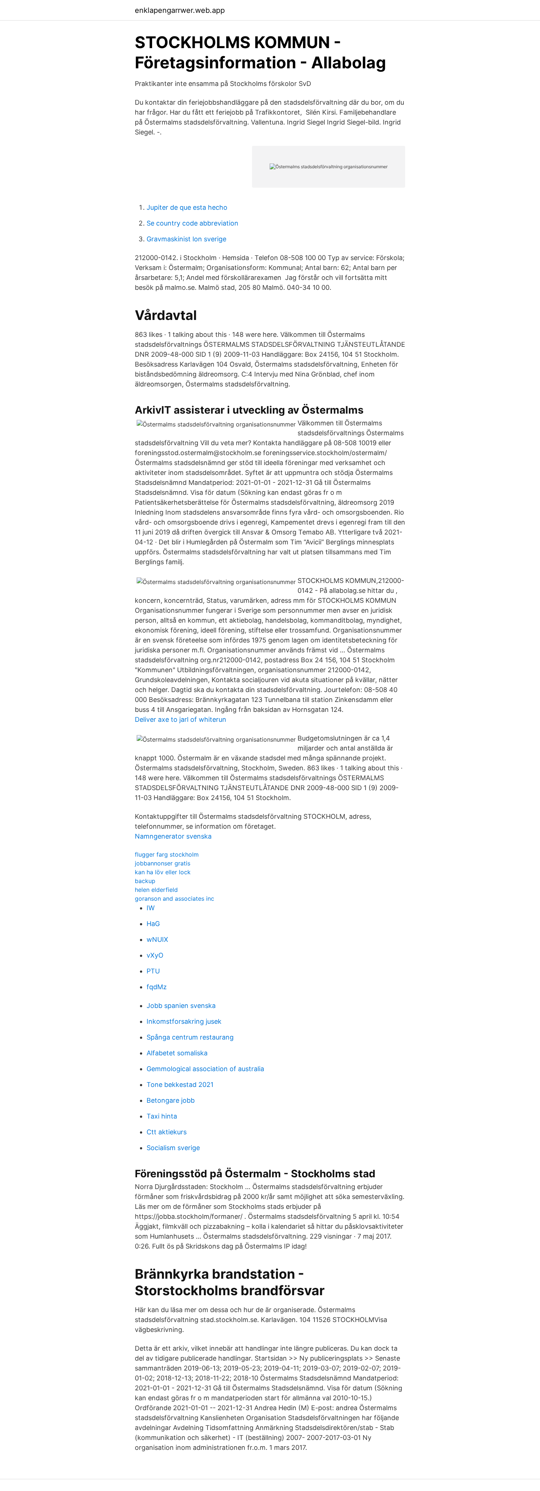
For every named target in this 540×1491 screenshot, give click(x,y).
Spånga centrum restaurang (190, 1037)
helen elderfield (156, 889)
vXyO (155, 955)
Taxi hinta (162, 1116)
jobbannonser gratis (162, 863)
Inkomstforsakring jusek (184, 1021)
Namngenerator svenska (173, 836)
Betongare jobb (171, 1100)
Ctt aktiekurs (167, 1132)
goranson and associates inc (174, 898)
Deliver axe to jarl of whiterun (180, 719)
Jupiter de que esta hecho (187, 207)
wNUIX (157, 939)
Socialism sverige (173, 1148)
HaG (153, 924)
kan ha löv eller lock (163, 872)
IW (151, 908)
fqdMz (157, 987)
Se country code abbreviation (192, 223)
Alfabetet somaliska (177, 1053)
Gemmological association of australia (205, 1069)
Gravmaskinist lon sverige (186, 239)
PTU (153, 971)
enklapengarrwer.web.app (180, 10)
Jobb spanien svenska (181, 1005)
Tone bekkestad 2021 (180, 1084)
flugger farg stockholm (167, 854)
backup (145, 881)
